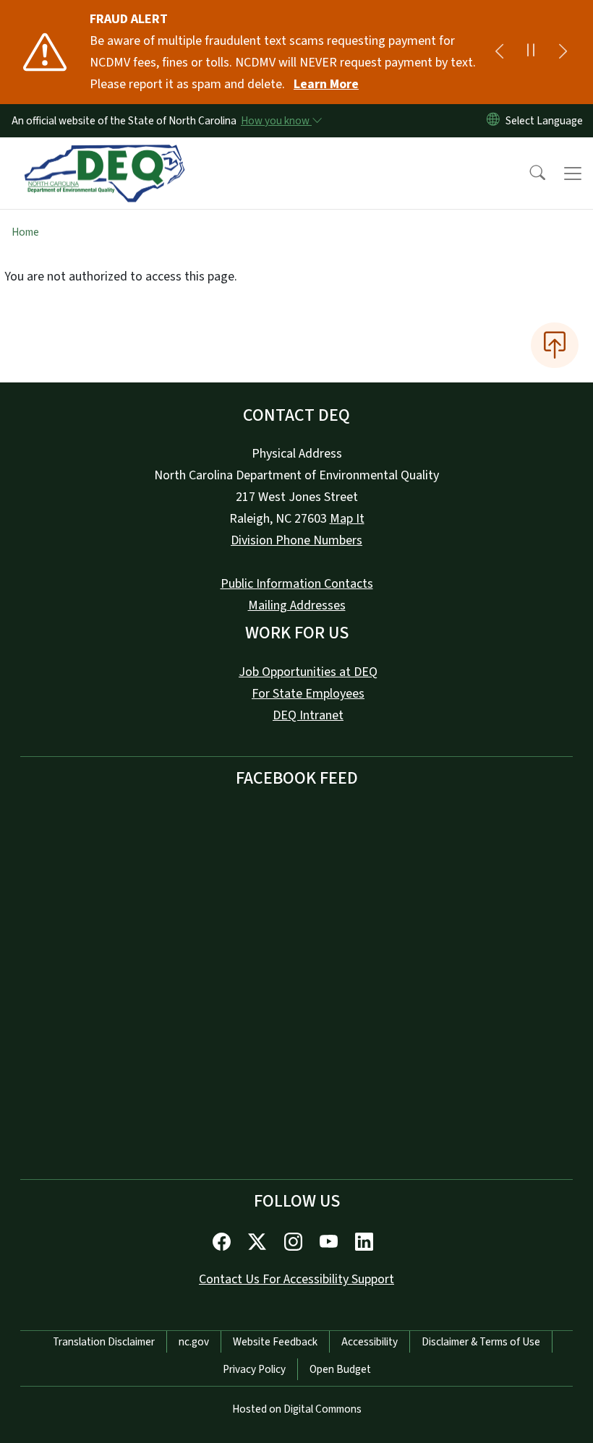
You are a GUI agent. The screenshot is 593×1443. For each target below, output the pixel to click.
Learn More (326, 84)
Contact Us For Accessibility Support (296, 1279)
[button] (528, 173)
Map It (347, 519)
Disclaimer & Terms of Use (481, 1342)
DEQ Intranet (308, 715)
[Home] (104, 154)
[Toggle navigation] (573, 173)
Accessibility (369, 1342)
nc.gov (194, 1342)
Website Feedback (275, 1342)
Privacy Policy (254, 1369)
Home (25, 232)
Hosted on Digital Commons (297, 1409)
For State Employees (308, 694)
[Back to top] (555, 344)
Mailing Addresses (297, 605)
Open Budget (340, 1369)
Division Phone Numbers (296, 540)
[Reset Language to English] (493, 121)
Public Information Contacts (297, 584)
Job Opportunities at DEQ (308, 672)
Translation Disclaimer (104, 1342)
